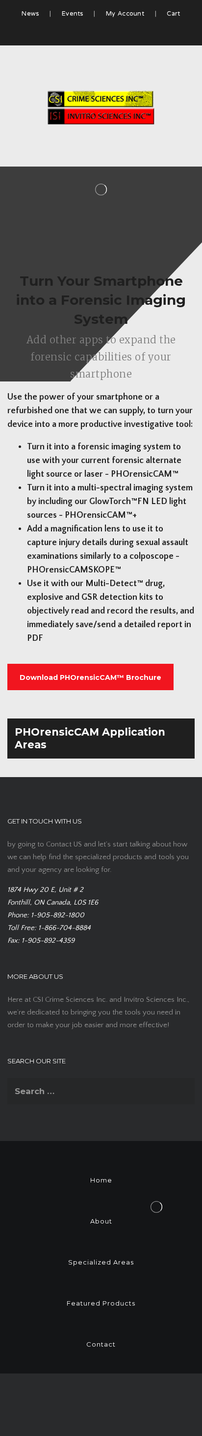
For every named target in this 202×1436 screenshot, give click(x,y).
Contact (101, 1344)
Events (72, 14)
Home (101, 1180)
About (101, 1221)
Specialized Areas (101, 1262)
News (30, 14)
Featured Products (101, 1303)
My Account (125, 14)
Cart (173, 14)
